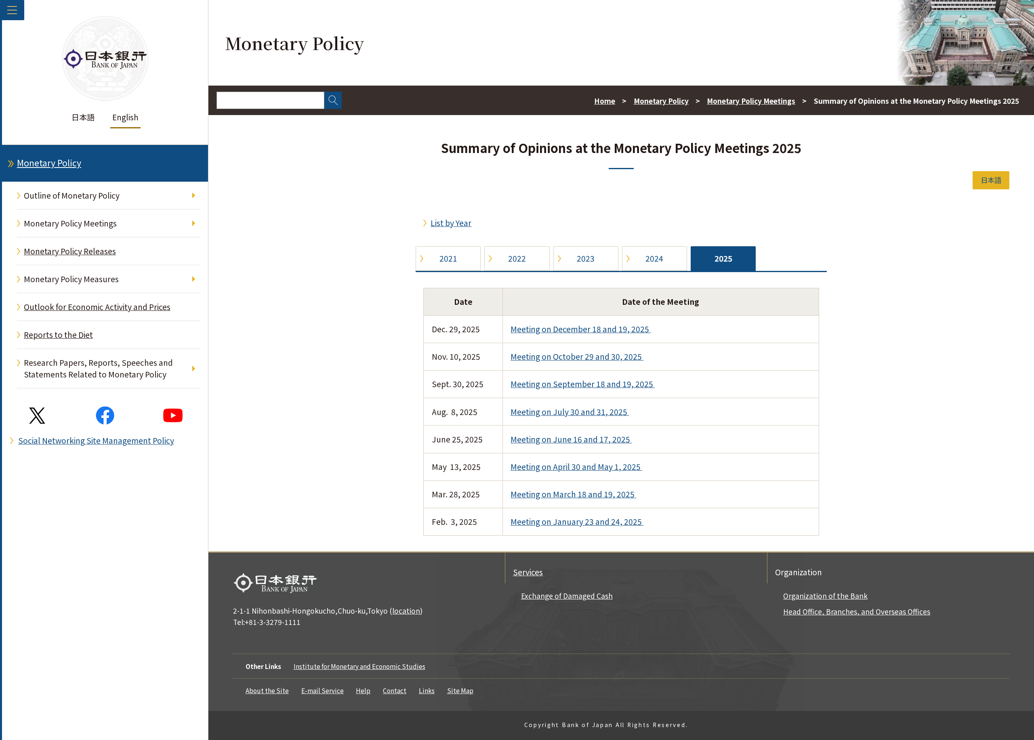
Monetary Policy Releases (70, 251)
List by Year (451, 222)
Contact (394, 690)
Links (427, 690)
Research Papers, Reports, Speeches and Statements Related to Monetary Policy (98, 368)
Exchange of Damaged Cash (567, 596)
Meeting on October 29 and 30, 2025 (577, 356)
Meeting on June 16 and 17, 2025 (571, 439)
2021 (448, 258)
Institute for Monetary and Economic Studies (359, 666)
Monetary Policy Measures (71, 279)
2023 (586, 258)
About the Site (267, 690)
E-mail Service (322, 690)
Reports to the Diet (58, 334)
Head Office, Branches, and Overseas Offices (856, 611)
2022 (517, 258)
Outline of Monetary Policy (72, 195)
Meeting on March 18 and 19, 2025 (573, 494)
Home (604, 101)
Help (363, 690)
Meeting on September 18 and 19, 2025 (583, 384)
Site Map (460, 690)
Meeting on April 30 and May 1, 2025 (576, 466)
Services (528, 572)
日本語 (83, 117)
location (406, 611)
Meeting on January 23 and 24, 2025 (577, 521)
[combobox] (270, 100)
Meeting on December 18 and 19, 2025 (581, 329)
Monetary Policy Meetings (70, 223)
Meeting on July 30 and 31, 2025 (570, 411)
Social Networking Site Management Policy (96, 440)
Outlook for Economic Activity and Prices (97, 306)
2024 (654, 258)
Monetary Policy (49, 163)
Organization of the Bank (825, 596)
